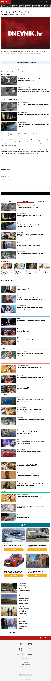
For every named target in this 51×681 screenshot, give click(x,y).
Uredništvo (25, 662)
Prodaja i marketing (25, 664)
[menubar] (47, 2)
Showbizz (15, 5)
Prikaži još (13, 632)
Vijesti (4, 5)
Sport (10, 5)
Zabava (47, 5)
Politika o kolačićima (25, 671)
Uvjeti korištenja (25, 666)
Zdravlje (35, 5)
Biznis (41, 5)
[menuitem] (47, 1)
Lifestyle (22, 5)
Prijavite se (25, 193)
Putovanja (29, 5)
